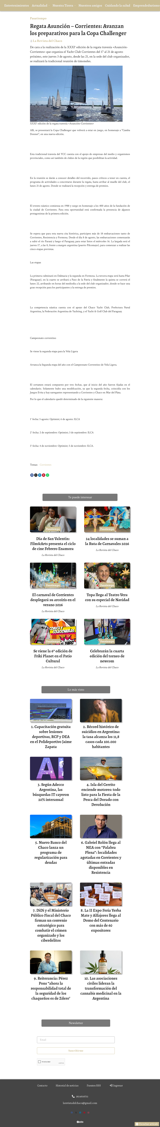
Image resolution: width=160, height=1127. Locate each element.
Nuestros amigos (90, 5)
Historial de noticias (67, 1085)
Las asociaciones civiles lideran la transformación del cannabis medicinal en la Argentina (100, 988)
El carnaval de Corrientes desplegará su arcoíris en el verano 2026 (52, 600)
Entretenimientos (16, 5)
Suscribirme (75, 1051)
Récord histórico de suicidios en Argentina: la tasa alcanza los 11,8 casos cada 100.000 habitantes (101, 736)
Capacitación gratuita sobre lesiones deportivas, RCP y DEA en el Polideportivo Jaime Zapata (51, 736)
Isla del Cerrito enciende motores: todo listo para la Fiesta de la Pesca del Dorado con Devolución (100, 794)
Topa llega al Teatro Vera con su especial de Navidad (107, 597)
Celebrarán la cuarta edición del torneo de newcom (107, 656)
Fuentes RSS (94, 1085)
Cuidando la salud (117, 5)
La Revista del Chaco (47, 41)
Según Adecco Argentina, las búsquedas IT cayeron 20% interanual (51, 792)
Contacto (42, 1085)
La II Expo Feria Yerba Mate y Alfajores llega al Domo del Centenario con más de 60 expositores (101, 920)
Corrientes (45, 465)
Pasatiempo (38, 18)
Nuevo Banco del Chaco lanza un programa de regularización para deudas (50, 852)
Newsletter (76, 1023)
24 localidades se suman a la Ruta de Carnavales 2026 (107, 541)
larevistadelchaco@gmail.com (80, 1103)
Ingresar (118, 1085)
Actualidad (39, 5)
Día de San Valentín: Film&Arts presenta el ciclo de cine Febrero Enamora (53, 543)
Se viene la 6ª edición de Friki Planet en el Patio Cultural (52, 656)
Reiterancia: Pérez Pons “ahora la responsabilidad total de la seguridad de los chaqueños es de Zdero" (51, 988)
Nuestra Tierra (63, 5)
